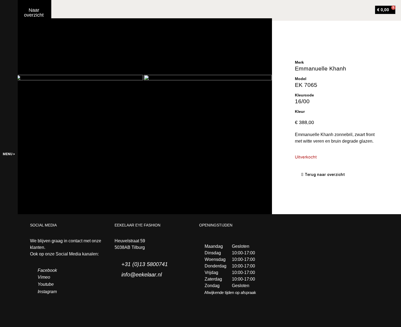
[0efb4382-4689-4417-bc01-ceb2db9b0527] (79, 117)
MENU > (9, 154)
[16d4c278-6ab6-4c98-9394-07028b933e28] (208, 117)
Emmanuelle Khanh (320, 68)
